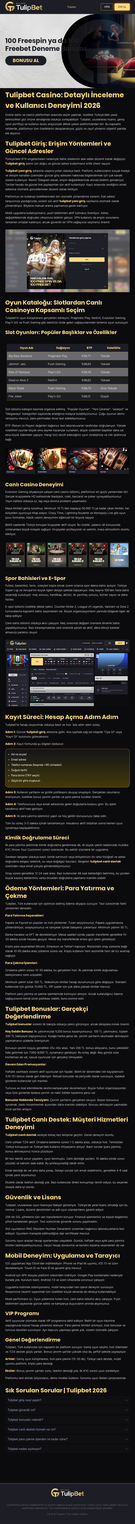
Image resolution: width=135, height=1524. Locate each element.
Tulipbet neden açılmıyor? (24, 1449)
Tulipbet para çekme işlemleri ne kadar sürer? (38, 1439)
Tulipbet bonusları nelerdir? (25, 1419)
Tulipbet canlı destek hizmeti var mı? (32, 1429)
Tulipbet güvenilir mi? (21, 1410)
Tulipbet (71, 6)
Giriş (107, 6)
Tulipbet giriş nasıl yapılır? (24, 1400)
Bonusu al (26, 60)
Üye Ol (122, 6)
